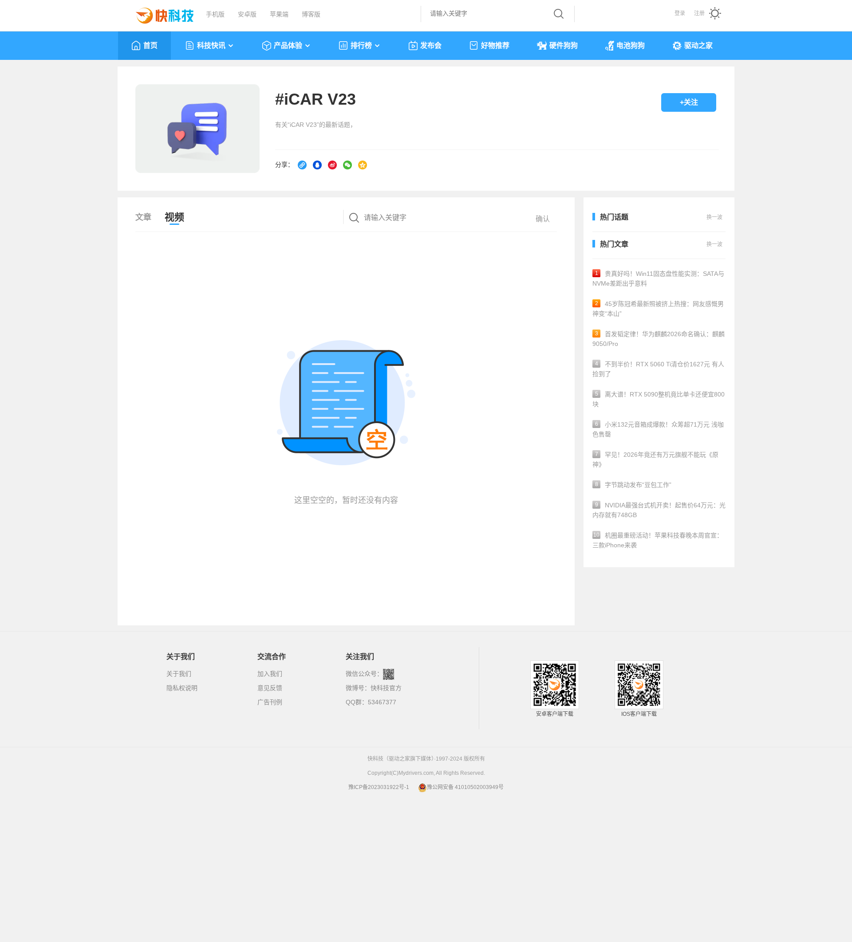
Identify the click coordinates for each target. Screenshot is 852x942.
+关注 (689, 102)
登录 (679, 13)
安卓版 (247, 14)
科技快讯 (211, 45)
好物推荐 (495, 45)
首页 (150, 45)
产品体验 (288, 45)
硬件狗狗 (563, 45)
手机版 (215, 14)
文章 (143, 217)
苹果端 (279, 14)
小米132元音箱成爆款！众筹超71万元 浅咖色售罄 (658, 429)
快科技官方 (386, 687)
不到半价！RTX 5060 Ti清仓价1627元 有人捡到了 (658, 369)
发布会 (431, 45)
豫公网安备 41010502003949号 (465, 787)
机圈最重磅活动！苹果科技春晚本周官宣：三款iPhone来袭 (657, 540)
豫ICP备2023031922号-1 (378, 787)
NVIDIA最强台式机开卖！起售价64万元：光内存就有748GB (659, 510)
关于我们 (178, 673)
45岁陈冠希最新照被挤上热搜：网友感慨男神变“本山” (658, 308)
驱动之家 (698, 45)
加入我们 (269, 673)
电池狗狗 (630, 45)
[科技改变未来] (158, 13)
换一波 (714, 244)
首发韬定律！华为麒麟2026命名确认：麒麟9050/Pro (658, 338)
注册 (699, 13)
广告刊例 (269, 702)
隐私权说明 (181, 687)
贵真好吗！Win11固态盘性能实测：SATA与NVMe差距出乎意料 (658, 278)
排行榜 (361, 45)
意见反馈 (269, 687)
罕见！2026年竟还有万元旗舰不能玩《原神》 (655, 459)
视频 (174, 217)
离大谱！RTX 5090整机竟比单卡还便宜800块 (658, 399)
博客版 (311, 14)
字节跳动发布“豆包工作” (633, 484)
